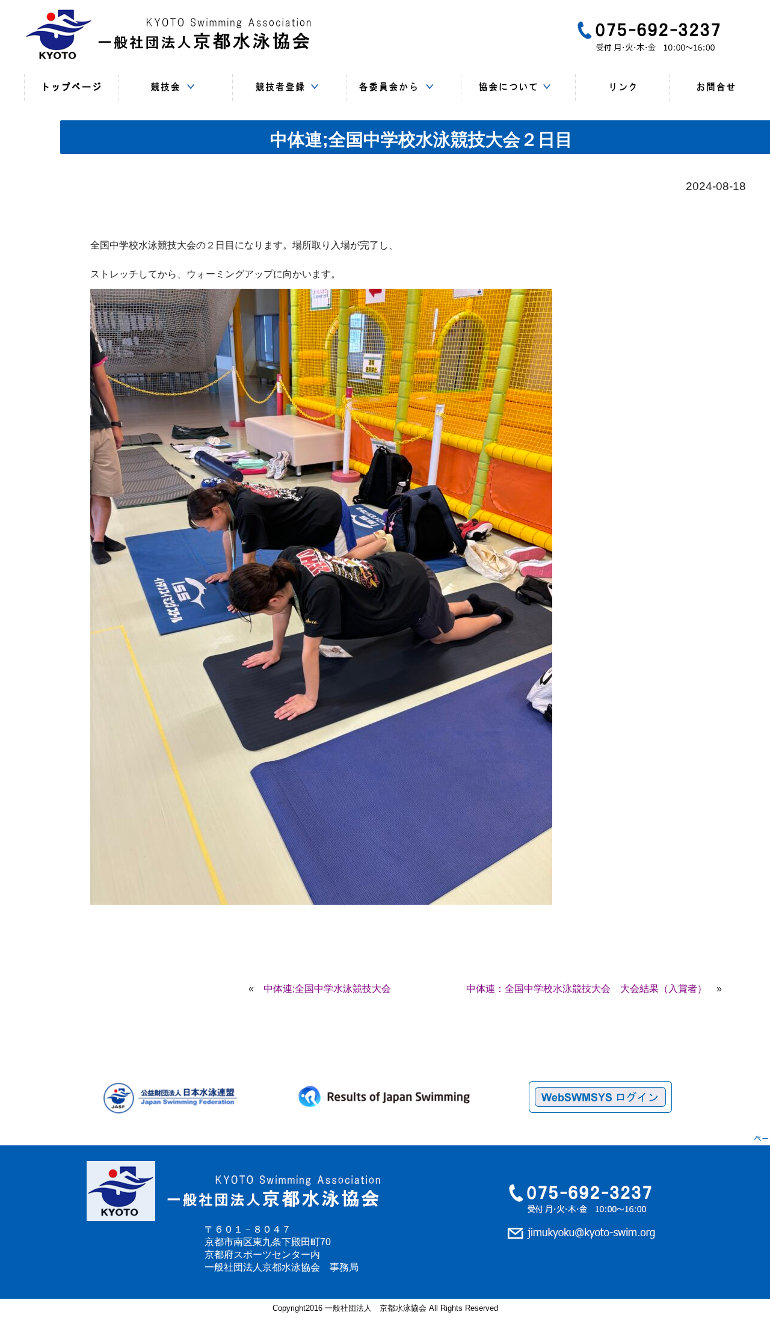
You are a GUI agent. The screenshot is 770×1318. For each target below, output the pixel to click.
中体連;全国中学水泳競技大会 (327, 989)
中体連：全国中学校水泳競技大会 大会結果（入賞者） (586, 989)
